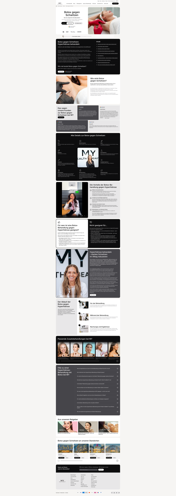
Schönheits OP (93, 485)
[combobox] (117, 1)
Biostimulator (93, 478)
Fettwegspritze (79, 3)
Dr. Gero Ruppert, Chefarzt (76, 36)
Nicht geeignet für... (101, 55)
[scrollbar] (88, 361)
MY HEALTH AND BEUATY (97, 205)
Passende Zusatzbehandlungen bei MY (104, 62)
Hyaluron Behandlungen (87, 3)
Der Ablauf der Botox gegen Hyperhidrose (104, 60)
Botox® (92, 479)
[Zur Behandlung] (68, 355)
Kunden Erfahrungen (84, 486)
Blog (81, 482)
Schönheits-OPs (100, 3)
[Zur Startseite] (59, 3)
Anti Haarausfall (94, 476)
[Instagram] (117, 493)
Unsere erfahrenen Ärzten (96, 210)
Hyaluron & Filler (94, 482)
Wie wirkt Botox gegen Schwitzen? (103, 46)
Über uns (82, 476)
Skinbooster (106, 3)
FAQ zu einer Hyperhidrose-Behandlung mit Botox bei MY (106, 64)
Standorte (82, 478)
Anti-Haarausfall (69, 3)
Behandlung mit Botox (96, 268)
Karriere (82, 479)
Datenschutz (62, 492)
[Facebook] (112, 493)
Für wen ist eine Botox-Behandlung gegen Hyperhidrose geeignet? (108, 53)
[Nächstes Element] (117, 361)
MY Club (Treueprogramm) (84, 484)
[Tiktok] (119, 493)
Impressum (58, 492)
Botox (74, 3)
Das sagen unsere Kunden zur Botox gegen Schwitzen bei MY (107, 44)
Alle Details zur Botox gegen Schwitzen (104, 48)
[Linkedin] (114, 493)
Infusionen (94, 3)
